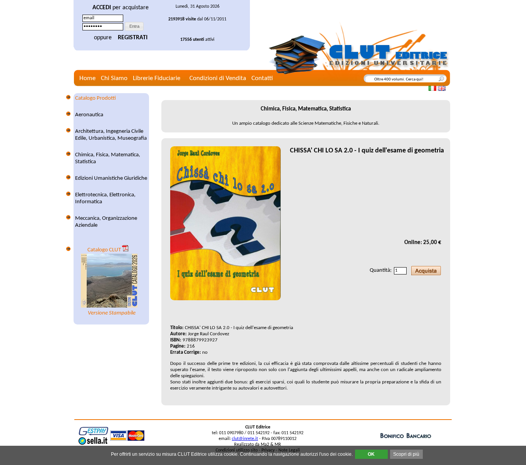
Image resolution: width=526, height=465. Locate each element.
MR (278, 444)
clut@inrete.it (245, 439)
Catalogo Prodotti (95, 98)
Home (87, 78)
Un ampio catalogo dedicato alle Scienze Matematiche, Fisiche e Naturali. (305, 123)
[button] (134, 26)
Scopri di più (406, 454)
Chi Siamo (114, 78)
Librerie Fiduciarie (156, 78)
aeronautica (89, 115)
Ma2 (265, 444)
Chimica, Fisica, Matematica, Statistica (306, 109)
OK (371, 454)
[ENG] (442, 88)
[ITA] (432, 88)
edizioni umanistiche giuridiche (111, 178)
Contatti (262, 78)
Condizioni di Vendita (217, 78)
